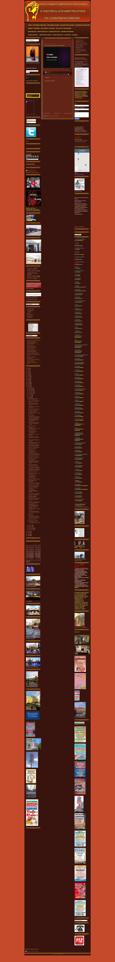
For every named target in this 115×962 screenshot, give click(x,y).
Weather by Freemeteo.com (29, 543)
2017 (28, 380)
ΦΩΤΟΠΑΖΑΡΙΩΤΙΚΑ (33, 34)
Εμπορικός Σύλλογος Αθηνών (33, 353)
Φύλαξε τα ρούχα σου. (32, 471)
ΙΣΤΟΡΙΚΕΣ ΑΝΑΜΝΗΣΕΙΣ (81, 50)
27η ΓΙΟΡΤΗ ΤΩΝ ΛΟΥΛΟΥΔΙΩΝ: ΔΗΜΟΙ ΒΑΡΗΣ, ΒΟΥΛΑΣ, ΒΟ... (33, 505)
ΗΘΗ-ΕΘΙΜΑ (37, 28)
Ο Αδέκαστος (30, 513)
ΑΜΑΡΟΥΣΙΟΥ (30, 314)
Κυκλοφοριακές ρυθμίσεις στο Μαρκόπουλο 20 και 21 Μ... (34, 470)
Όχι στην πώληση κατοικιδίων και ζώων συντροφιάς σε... (34, 494)
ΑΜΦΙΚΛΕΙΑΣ (30, 316)
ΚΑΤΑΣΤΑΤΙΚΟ (67, 34)
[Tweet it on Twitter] (48, 72)
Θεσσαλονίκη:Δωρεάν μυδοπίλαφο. (32, 459)
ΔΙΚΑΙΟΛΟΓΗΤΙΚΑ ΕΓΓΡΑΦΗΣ (67, 25)
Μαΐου (29, 397)
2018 (28, 379)
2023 (28, 372)
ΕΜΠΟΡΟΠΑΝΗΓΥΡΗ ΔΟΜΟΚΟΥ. (32, 481)
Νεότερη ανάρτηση (46, 113)
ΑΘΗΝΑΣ (29, 313)
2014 (28, 385)
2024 (28, 371)
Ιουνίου (29, 396)
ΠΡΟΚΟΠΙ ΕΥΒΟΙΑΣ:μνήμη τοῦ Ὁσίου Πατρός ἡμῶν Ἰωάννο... (33, 423)
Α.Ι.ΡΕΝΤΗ (29, 311)
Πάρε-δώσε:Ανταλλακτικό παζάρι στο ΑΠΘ (33, 411)
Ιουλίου (29, 394)
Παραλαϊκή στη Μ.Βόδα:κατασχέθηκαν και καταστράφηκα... (34, 428)
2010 (28, 534)
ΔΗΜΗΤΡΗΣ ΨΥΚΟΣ (31, 170)
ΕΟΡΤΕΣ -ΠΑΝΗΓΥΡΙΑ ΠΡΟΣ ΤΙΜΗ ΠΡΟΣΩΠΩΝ (81, 45)
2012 (28, 531)
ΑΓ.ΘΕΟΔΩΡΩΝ (30, 310)
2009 (28, 535)
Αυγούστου (30, 393)
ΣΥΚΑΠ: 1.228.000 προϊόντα (33, 400)
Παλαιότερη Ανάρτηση (68, 113)
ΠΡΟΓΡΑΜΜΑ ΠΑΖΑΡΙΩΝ (53, 25)
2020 (28, 376)
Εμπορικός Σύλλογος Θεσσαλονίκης (31, 358)
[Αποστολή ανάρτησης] (68, 74)
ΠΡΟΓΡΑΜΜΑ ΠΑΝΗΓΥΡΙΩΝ (39, 25)
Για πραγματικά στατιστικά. (33, 520)
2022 (28, 373)
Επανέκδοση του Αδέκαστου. (33, 409)
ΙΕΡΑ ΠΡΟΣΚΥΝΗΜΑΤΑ (80, 49)
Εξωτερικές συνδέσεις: (33, 322)
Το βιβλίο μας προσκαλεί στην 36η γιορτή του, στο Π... (34, 443)
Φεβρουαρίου (30, 528)
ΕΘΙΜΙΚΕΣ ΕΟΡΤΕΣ (80, 41)
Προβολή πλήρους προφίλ (32, 172)
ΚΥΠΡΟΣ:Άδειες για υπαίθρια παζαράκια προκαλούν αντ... (34, 499)
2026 (28, 368)
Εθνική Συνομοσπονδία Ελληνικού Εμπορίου (31, 347)
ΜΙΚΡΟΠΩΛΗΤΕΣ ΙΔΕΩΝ (45, 34)
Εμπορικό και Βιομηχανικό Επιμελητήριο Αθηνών (32, 351)
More (27, 141)
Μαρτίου (30, 526)
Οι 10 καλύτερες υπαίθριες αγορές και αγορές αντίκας (34, 517)
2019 (28, 378)
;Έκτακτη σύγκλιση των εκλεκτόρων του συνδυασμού (33, 273)
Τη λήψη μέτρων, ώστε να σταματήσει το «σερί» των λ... (33, 437)
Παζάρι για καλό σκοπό (32, 518)
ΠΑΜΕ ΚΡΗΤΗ (30, 268)
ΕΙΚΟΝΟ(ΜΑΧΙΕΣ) (32, 31)
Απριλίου (30, 525)
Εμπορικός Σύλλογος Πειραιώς (33, 359)
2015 (28, 383)
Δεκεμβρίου (30, 387)
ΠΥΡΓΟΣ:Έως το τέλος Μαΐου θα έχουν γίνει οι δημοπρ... (34, 483)
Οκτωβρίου (30, 390)
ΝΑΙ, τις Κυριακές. (31, 415)
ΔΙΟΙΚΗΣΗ (30, 28)
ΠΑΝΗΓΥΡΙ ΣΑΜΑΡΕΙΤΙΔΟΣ (33, 447)
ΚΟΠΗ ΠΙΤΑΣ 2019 (79, 40)
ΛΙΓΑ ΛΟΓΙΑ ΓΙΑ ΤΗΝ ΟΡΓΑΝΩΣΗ (63, 28)
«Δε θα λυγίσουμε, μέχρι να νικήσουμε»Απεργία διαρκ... (34, 512)
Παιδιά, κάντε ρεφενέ (32, 425)
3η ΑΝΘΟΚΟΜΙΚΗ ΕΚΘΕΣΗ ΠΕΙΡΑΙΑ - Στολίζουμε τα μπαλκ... (33, 462)
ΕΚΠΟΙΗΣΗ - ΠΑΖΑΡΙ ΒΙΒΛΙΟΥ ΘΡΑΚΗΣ (32, 497)
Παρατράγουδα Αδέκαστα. (33, 455)
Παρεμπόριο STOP (30, 361)
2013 (28, 386)
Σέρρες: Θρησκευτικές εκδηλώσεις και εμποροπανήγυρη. (32, 476)
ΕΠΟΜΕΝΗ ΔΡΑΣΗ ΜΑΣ (54, 31)
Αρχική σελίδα (57, 113)
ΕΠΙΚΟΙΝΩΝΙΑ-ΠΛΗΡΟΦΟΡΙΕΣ (82, 25)
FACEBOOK (75, 34)
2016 (28, 382)
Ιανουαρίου (30, 529)
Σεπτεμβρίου (30, 392)
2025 (28, 369)
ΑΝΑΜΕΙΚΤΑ (78, 52)
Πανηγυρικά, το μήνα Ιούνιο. (33, 457)
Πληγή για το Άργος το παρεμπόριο (32, 449)
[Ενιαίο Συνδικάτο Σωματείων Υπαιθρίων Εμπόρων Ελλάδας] (30, 113)
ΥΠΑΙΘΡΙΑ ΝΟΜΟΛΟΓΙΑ (58, 34)
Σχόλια (29, 122)
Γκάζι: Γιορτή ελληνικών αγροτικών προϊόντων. (33, 465)
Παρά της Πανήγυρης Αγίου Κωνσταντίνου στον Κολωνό (34, 454)
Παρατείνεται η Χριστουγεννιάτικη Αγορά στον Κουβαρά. (33, 276)
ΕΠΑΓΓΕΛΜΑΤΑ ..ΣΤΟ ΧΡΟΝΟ (48, 28)
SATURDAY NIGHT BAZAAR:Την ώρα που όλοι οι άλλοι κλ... (34, 508)
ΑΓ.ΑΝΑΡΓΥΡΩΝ (30, 308)
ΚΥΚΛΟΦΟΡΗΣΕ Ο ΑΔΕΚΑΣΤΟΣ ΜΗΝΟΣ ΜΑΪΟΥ (33, 491)
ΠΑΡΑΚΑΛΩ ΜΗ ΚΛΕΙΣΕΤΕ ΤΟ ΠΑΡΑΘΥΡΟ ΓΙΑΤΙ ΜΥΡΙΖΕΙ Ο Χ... (33, 420)
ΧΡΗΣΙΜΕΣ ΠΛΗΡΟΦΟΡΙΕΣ (67, 31)
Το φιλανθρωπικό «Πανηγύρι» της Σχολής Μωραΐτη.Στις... (34, 417)
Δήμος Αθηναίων (30, 345)
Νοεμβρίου (30, 389)
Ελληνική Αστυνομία (31, 349)
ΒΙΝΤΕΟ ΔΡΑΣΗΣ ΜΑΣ (42, 31)
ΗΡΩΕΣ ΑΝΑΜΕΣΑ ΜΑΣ (33, 398)
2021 (28, 375)
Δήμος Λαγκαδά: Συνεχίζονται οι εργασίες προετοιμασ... (34, 445)
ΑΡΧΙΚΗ (30, 25)
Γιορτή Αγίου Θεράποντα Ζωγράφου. (33, 488)
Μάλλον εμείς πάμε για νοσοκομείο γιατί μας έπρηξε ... (34, 522)
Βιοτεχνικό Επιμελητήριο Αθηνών (33, 340)
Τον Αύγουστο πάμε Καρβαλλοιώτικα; (32, 452)
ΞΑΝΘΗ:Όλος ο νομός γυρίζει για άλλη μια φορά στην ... (34, 502)
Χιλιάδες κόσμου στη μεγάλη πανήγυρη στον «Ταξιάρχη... (34, 467)
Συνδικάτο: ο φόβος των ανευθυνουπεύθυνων (31, 270)
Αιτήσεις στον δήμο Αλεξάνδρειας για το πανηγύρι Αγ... (32, 431)
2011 (28, 532)
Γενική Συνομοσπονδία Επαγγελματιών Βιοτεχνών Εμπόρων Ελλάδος (32, 342)
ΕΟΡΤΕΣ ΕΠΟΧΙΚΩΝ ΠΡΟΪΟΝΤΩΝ (80, 47)
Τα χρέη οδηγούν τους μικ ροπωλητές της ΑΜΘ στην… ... (33, 404)
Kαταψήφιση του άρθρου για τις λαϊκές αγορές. (34, 474)
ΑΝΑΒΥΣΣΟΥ (29, 317)
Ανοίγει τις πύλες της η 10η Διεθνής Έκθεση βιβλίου (33, 486)
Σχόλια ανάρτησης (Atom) (53, 115)
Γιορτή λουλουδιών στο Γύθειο (34, 479)
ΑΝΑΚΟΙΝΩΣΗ (30, 278)
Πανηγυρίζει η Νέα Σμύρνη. (33, 401)
